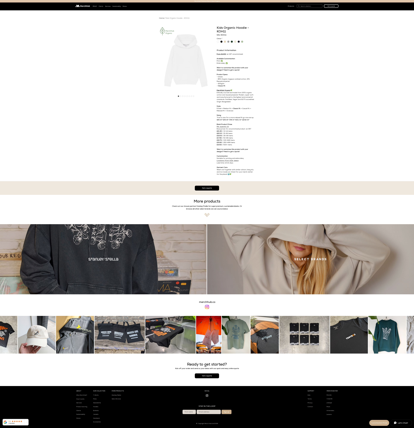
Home (161, 18)
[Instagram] (207, 307)
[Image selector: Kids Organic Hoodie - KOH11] (178, 96)
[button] (95, 6)
